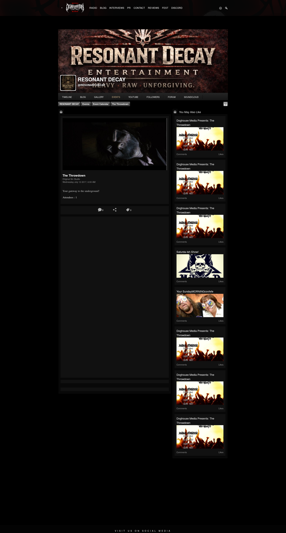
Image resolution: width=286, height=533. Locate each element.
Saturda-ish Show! (188, 252)
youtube (133, 97)
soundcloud (191, 97)
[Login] (220, 8)
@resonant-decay (91, 85)
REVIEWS (153, 8)
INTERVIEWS (116, 8)
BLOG (103, 8)
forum (172, 97)
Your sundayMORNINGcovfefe (195, 291)
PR (129, 8)
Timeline (67, 97)
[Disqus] (114, 258)
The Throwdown (120, 103)
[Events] (61, 111)
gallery (99, 97)
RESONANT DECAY (69, 103)
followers (153, 97)
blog (83, 97)
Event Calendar (100, 103)
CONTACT (139, 8)
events (116, 97)
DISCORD (176, 8)
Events (85, 103)
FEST (165, 8)
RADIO (93, 8)
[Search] (226, 8)
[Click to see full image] (143, 61)
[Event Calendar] (225, 103)
